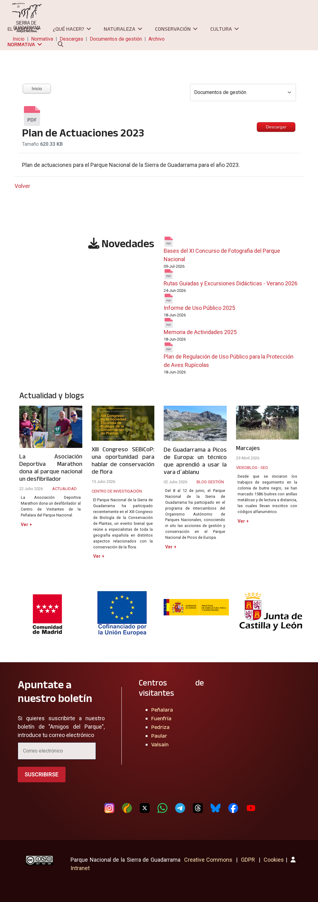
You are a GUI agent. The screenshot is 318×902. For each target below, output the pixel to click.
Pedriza (160, 727)
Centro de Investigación (117, 491)
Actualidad (64, 488)
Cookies (274, 859)
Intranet (80, 868)
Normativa (21, 44)
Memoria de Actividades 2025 (200, 332)
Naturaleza (119, 29)
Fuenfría (161, 718)
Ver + (26, 524)
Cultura (221, 29)
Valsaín (160, 744)
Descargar (276, 126)
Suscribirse (41, 774)
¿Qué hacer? (68, 29)
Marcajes (248, 447)
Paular (159, 736)
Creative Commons (208, 859)
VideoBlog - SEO (252, 467)
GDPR (248, 859)
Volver (22, 186)
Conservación (173, 29)
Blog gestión (210, 482)
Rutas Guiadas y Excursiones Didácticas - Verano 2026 (231, 283)
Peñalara (162, 710)
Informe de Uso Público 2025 (199, 308)
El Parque (20, 29)
